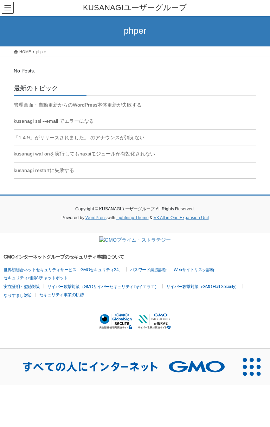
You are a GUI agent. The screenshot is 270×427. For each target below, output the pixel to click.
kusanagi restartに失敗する (44, 170)
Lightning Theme (132, 217)
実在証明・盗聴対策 (22, 286)
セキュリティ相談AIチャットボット (36, 277)
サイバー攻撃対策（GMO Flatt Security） (202, 286)
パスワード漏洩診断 (148, 269)
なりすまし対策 (18, 295)
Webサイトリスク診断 (194, 269)
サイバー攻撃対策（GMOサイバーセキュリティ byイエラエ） (103, 286)
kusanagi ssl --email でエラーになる (54, 121)
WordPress (96, 217)
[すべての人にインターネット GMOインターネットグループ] (116, 367)
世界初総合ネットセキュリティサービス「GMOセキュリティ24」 (63, 269)
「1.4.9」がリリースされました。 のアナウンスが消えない (79, 137)
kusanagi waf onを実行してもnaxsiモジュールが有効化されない (84, 154)
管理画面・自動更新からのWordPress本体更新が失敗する (78, 105)
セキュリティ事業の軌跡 (61, 294)
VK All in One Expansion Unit (181, 217)
